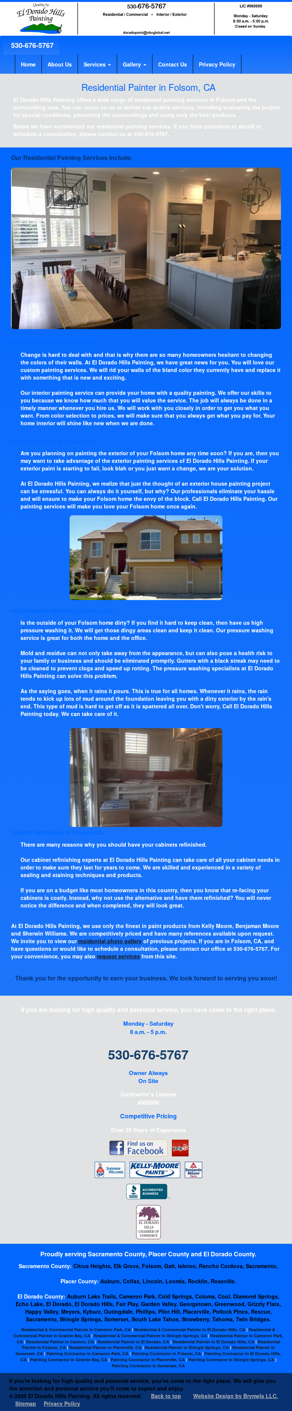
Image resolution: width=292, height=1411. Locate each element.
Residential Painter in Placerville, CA (105, 1347)
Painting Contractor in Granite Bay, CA (68, 1359)
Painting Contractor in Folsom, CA (166, 1353)
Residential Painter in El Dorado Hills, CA (213, 1341)
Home (28, 64)
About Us (60, 64)
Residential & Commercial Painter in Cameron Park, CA (76, 1329)
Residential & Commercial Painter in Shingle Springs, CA (150, 1335)
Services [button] (95, 64)
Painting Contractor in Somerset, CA (148, 1365)
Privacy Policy (217, 64)
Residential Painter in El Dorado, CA (133, 1341)
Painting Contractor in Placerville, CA (148, 1359)
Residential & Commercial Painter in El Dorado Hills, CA (189, 1329)
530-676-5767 (31, 45)
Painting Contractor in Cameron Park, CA (87, 1353)
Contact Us (172, 64)
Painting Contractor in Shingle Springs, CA (231, 1359)
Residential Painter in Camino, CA (60, 1341)
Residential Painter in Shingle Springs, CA (187, 1347)
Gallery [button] (133, 64)
